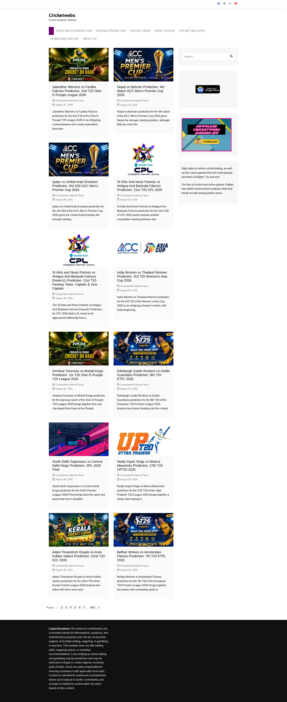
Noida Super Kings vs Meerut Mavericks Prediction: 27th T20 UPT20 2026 (140, 465)
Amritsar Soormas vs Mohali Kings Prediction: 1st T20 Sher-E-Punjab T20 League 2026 (77, 375)
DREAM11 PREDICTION (111, 30)
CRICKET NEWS (140, 30)
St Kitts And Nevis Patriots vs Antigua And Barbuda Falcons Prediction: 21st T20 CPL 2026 (139, 186)
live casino (191, 172)
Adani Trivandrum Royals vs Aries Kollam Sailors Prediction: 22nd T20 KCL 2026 (78, 556)
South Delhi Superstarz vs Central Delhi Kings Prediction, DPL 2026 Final (77, 465)
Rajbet (229, 184)
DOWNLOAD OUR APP (64, 38)
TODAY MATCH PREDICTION (73, 30)
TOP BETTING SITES (192, 30)
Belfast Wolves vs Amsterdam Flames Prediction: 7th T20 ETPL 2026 (141, 556)
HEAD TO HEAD (165, 30)
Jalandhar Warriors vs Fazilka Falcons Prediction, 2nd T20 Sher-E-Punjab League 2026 (77, 91)
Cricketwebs (62, 15)
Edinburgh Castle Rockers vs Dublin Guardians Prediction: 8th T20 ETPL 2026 (143, 375)
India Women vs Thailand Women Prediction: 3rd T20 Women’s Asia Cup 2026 (142, 276)
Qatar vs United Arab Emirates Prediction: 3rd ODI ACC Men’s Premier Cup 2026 (75, 186)
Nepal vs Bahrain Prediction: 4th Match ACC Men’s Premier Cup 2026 (140, 91)
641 (93, 607)
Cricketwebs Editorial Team (69, 100)
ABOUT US (90, 38)
